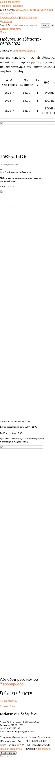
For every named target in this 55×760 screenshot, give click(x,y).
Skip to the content (10, 2)
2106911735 (21, 10)
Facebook (5, 6)
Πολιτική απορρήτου (11, 749)
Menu (3, 32)
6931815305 (36, 10)
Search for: (5, 25)
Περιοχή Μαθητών (8, 701)
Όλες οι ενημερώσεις (24, 51)
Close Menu (6, 756)
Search (45, 25)
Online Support (28, 17)
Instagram (18, 6)
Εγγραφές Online (9, 17)
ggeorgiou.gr (44, 749)
